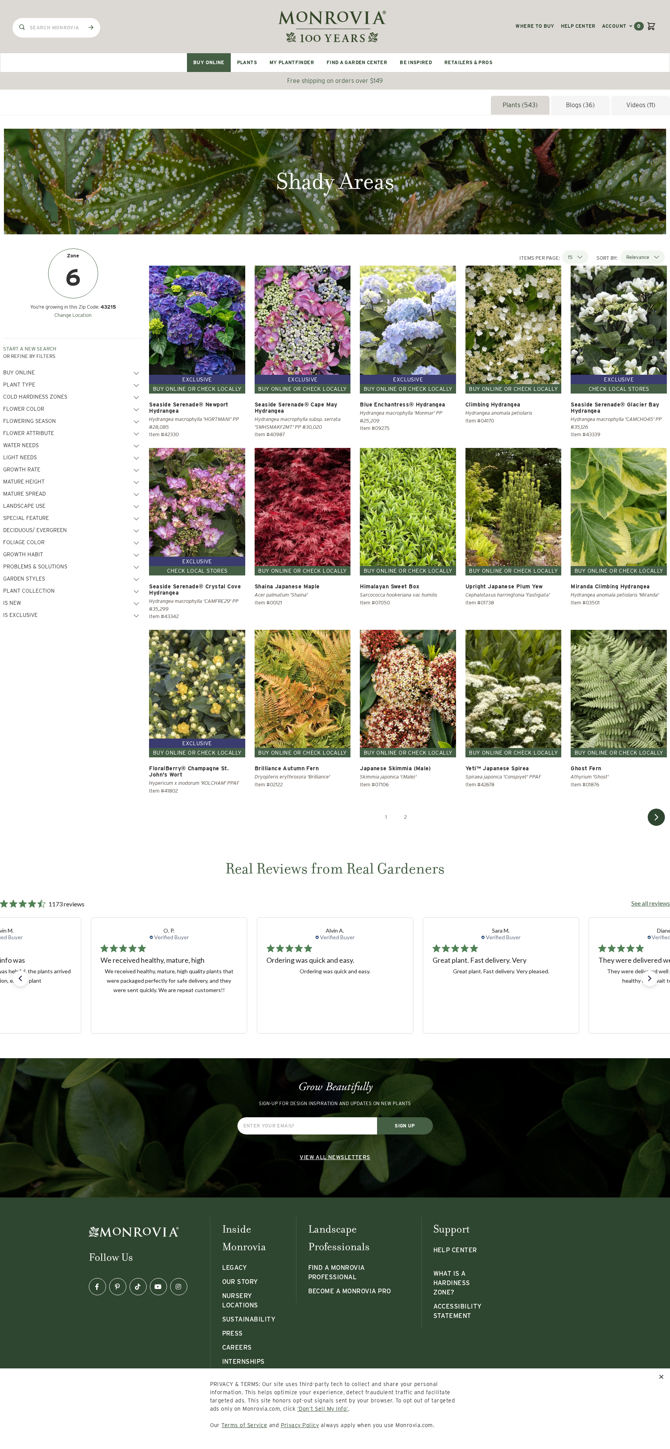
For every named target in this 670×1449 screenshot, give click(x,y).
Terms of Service (244, 1425)
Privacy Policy (300, 1425)
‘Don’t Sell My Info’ (322, 1409)
